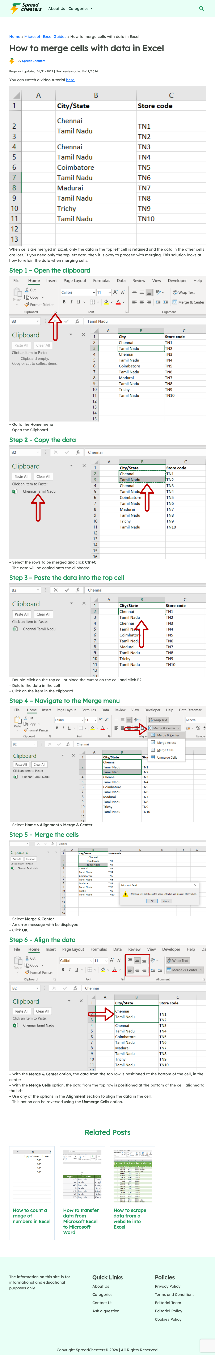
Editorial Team (168, 1302)
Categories (102, 1294)
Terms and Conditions (174, 1294)
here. (70, 79)
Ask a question (105, 1310)
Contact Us (102, 1302)
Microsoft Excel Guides (45, 36)
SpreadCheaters (33, 61)
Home (14, 36)
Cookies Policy (168, 1319)
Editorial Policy (168, 1310)
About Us (56, 8)
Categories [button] (79, 8)
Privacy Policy (167, 1286)
